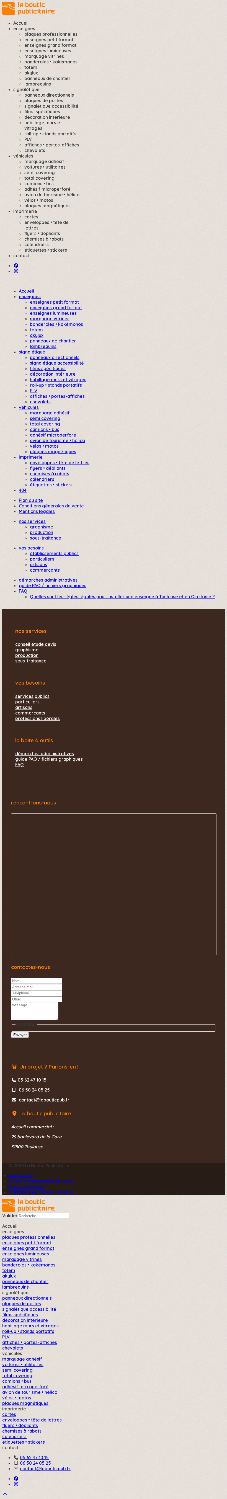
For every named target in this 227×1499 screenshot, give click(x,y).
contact (21, 255)
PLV (28, 139)
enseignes (24, 28)
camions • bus (39, 183)
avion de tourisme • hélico (51, 194)
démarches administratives (48, 580)
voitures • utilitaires (45, 167)
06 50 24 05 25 (33, 1090)
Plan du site (31, 500)
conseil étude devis (35, 644)
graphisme (41, 527)
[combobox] (43, 1216)
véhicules (23, 156)
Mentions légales (37, 511)
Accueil (21, 23)
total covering (39, 178)
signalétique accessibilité (51, 106)
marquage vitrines (44, 56)
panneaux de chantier (47, 78)
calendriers (36, 244)
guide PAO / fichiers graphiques (52, 585)
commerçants (45, 570)
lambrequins (37, 84)
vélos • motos (38, 200)
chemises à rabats (44, 239)
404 (23, 490)
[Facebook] (16, 265)
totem (30, 67)
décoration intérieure (47, 117)
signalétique (26, 89)
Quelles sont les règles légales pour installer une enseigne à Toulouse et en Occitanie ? (122, 596)
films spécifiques (42, 111)
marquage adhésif (44, 161)
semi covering (39, 172)
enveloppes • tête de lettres (59, 462)
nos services (32, 521)
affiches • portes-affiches (51, 145)
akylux (31, 73)
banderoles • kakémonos (51, 61)
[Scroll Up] (5, 1494)
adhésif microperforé (47, 189)
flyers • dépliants (42, 233)
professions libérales (37, 718)
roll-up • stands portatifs (50, 133)
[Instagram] (16, 271)
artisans (38, 564)
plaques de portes (43, 100)
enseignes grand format (50, 45)
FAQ (23, 591)
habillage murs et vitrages (58, 379)
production (41, 532)
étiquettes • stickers (45, 250)
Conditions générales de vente (51, 506)
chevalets (34, 150)
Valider (10, 1215)
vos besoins (31, 548)
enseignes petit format (48, 39)
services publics (32, 696)
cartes (31, 217)
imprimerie (25, 211)
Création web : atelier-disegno (41, 1192)
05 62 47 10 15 (32, 1080)
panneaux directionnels (49, 95)
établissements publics (54, 553)
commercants (30, 713)
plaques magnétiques (47, 205)
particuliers (42, 559)
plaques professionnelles (51, 34)
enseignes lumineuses (47, 50)
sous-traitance (45, 538)
